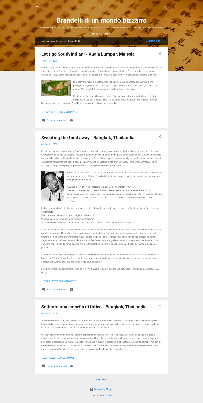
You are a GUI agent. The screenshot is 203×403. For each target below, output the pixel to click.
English (107, 34)
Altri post (101, 379)
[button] (160, 53)
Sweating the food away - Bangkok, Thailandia (87, 137)
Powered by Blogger (103, 389)
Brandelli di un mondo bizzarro (101, 20)
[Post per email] (71, 121)
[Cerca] (166, 8)
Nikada (109, 395)
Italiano (96, 34)
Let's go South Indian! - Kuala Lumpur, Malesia (88, 54)
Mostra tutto (154, 41)
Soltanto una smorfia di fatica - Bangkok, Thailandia (94, 306)
